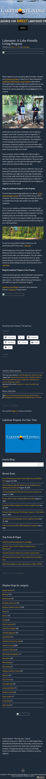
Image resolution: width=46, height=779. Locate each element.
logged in (14, 411)
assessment (15, 377)
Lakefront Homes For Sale (11, 641)
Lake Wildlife (6, 637)
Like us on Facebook (12, 573)
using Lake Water (8, 688)
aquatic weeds (7, 590)
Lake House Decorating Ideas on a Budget (17, 542)
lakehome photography (10, 654)
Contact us (12, 290)
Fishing (4, 620)
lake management (23, 379)
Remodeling (6, 662)
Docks (4, 611)
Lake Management (25, 375)
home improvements (9, 379)
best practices (23, 377)
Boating (5, 594)
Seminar (5, 675)
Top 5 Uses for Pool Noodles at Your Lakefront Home (20, 519)
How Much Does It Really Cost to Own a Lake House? (20, 505)
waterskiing (6, 701)
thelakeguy (25, 47)
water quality (7, 696)
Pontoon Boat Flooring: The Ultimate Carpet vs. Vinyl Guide (23, 512)
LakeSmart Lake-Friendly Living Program (16, 81)
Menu (23, 28)
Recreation (6, 658)
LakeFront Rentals (8, 650)
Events (4, 616)
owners (17, 382)
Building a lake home (9, 603)
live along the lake (11, 79)
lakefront (32, 379)
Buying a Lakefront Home (11, 607)
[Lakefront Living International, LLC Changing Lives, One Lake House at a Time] (23, 12)
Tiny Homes (6, 679)
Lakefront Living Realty (10, 287)
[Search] (40, 464)
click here (27, 245)
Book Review (6, 599)
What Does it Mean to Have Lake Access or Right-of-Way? (22, 564)
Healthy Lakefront (35, 377)
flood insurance (7, 624)
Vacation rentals (8, 692)
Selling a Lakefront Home (11, 671)
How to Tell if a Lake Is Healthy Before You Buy (18, 499)
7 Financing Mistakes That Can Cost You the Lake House (21, 492)
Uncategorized (7, 684)
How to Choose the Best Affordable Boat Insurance (20, 525)
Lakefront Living (36, 375)
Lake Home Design (8, 628)
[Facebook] (23, 771)
